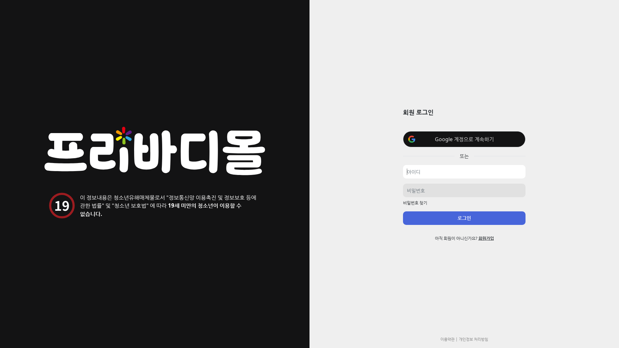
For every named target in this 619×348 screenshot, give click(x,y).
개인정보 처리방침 (473, 339)
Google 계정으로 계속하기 (464, 139)
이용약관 (447, 339)
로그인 (464, 218)
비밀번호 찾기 (415, 203)
